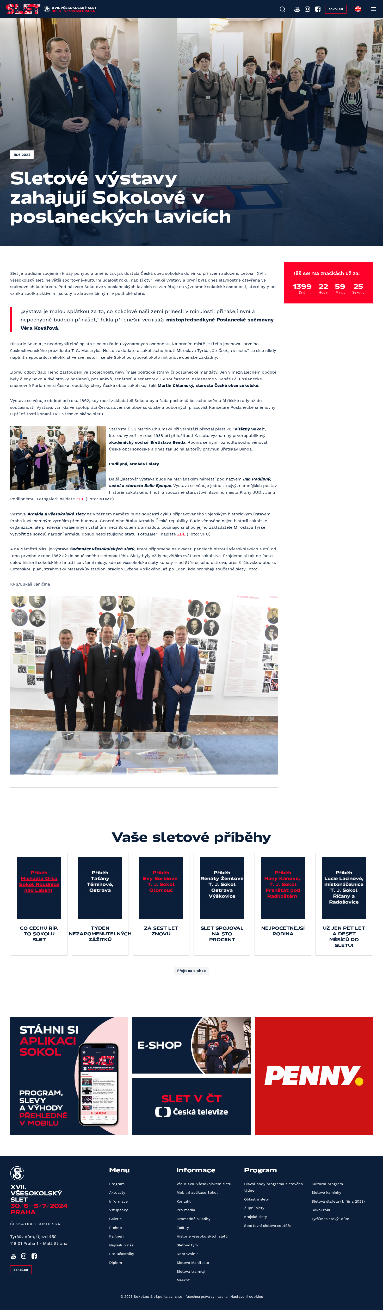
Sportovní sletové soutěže (267, 1225)
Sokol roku (321, 1210)
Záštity (183, 1228)
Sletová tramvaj (191, 1271)
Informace (118, 1201)
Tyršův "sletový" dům (330, 1219)
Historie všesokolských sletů (202, 1236)
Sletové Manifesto (193, 1262)
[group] (39, 904)
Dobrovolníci (188, 1254)
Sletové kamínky (326, 1192)
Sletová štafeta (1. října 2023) (338, 1201)
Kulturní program (327, 1184)
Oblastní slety (256, 1199)
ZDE (80, 498)
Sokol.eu (141, 1296)
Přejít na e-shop (191, 970)
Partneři (116, 1236)
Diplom (115, 1262)
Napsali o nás (121, 1245)
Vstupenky (118, 1210)
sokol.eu (336, 9)
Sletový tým (187, 1245)
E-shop (115, 1228)
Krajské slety (255, 1217)
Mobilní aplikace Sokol (197, 1192)
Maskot (183, 1280)
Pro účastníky (121, 1254)
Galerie (115, 1219)
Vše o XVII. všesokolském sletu (204, 1184)
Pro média (186, 1210)
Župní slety (254, 1208)
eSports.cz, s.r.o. (168, 1296)
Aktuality (117, 1192)
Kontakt (184, 1201)
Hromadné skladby (193, 1219)
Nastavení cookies (246, 1296)
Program (117, 1184)
